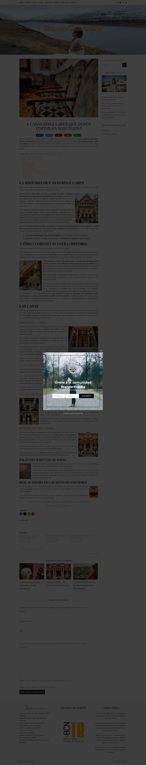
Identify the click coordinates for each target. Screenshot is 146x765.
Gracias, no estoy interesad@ (73, 413)
